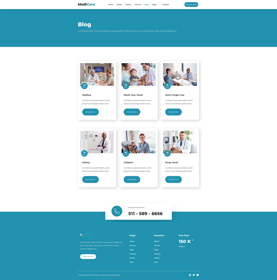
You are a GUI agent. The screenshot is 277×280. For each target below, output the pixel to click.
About (119, 4)
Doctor (128, 4)
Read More (90, 112)
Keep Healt (171, 162)
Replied (86, 95)
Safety (86, 162)
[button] (191, 4)
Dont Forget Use (174, 95)
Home (110, 4)
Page (154, 4)
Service (138, 4)
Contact (165, 4)
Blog (146, 4)
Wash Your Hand (133, 95)
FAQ (131, 262)
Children (128, 162)
